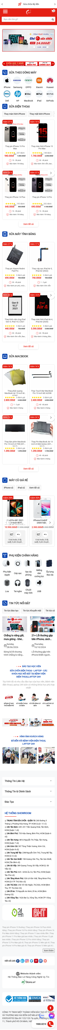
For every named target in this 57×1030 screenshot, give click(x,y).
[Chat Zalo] (42, 1015)
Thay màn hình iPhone (14, 114)
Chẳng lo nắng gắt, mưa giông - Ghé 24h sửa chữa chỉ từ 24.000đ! (14, 637)
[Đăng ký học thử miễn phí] (9, 697)
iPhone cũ (8, 487)
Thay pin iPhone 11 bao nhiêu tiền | (35, 933)
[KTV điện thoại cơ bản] (22, 697)
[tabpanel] (28, 40)
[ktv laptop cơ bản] (48, 697)
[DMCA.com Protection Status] (34, 999)
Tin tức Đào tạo (11, 610)
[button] (51, 173)
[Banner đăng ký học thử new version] (15, 722)
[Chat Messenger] (51, 1015)
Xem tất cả (28, 224)
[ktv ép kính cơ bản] (35, 697)
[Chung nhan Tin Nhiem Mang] (49, 999)
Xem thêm (49, 950)
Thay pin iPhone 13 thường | (14, 927)
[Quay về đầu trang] (50, 1008)
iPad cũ (21, 487)
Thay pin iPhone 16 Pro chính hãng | (23, 930)
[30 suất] (42, 722)
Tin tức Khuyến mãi (32, 610)
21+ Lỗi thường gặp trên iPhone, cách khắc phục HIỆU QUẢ (42, 637)
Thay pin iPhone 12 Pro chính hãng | (27, 939)
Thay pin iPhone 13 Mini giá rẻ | (40, 946)
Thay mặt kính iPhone (39, 114)
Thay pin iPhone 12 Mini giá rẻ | (37, 943)
